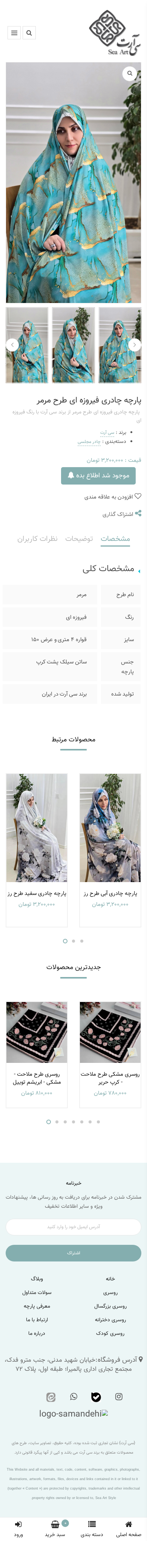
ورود (18, 1535)
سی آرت (107, 432)
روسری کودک (110, 1334)
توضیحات (79, 539)
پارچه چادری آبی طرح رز (110, 893)
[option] (37, 850)
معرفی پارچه (37, 1306)
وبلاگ (37, 1279)
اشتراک (73, 1253)
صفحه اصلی (128, 1535)
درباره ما (36, 1334)
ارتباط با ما (37, 1320)
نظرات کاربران (37, 539)
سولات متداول (37, 1293)
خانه (110, 1279)
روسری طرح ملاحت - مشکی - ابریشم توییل (37, 1078)
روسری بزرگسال (110, 1306)
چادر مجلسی (89, 441)
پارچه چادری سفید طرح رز (37, 893)
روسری (110, 1293)
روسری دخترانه (110, 1320)
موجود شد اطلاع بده (101, 476)
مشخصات (115, 539)
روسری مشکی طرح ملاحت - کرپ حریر (110, 1078)
